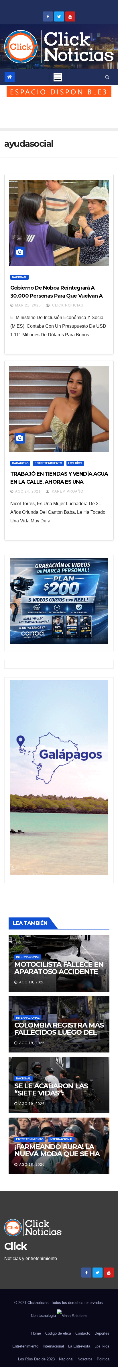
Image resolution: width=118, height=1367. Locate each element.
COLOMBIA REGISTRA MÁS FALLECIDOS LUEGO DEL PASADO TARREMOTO (59, 1032)
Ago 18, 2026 (32, 1165)
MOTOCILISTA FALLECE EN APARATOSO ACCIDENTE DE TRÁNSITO (59, 971)
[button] (107, 77)
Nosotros (85, 1359)
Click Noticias (67, 305)
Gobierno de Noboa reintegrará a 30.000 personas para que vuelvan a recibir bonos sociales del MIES (56, 296)
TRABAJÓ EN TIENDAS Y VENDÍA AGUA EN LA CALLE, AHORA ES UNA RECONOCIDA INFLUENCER (59, 482)
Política (103, 1359)
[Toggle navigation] (58, 77)
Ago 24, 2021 (28, 491)
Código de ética (58, 1333)
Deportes (102, 1333)
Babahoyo (20, 463)
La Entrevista (79, 1346)
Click (15, 1246)
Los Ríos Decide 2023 (36, 1359)
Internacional (28, 956)
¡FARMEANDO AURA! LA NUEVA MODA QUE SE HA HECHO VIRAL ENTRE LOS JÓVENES (57, 1157)
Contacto (82, 1333)
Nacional (19, 277)
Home (36, 1333)
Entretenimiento (48, 463)
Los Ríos (75, 463)
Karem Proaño (67, 491)
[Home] (10, 77)
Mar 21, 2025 (28, 305)
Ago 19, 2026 (32, 982)
